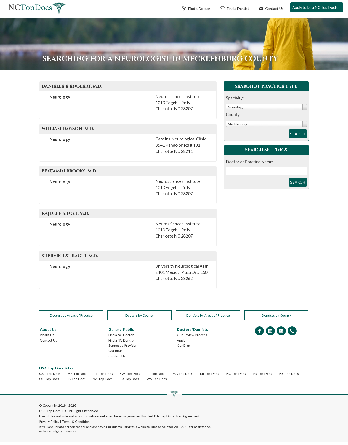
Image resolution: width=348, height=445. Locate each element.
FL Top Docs (104, 374)
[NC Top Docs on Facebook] (259, 331)
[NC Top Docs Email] (281, 331)
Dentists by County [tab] (276, 315)
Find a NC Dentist (121, 340)
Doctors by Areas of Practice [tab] (71, 315)
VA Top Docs (102, 379)
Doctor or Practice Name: (249, 161)
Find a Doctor (198, 8)
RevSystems (70, 431)
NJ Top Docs (262, 374)
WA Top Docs (157, 379)
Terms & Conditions (76, 421)
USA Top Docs (50, 374)
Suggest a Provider (122, 345)
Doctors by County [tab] (139, 315)
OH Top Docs (49, 379)
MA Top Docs (183, 374)
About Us (47, 335)
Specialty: (235, 97)
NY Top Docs (289, 374)
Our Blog (115, 351)
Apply (181, 340)
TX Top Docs (129, 379)
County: (233, 114)
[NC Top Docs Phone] (292, 331)
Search (297, 133)
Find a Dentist (237, 8)
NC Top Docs (236, 374)
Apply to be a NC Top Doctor (316, 7)
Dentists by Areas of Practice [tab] (208, 315)
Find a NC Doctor (121, 335)
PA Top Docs (76, 379)
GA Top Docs (130, 374)
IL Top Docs (156, 374)
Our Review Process (192, 335)
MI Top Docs (209, 374)
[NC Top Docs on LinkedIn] (270, 331)
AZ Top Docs (77, 374)
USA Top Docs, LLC (53, 411)
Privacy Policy (49, 421)
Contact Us (274, 8)
